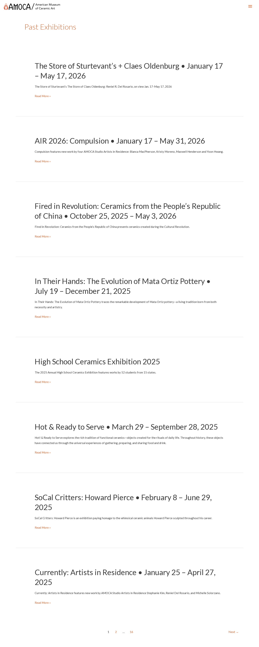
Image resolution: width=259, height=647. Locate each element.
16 (131, 632)
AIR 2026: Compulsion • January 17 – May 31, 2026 (120, 140)
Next (233, 632)
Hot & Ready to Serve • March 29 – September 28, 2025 (126, 426)
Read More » (43, 96)
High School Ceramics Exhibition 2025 (97, 361)
